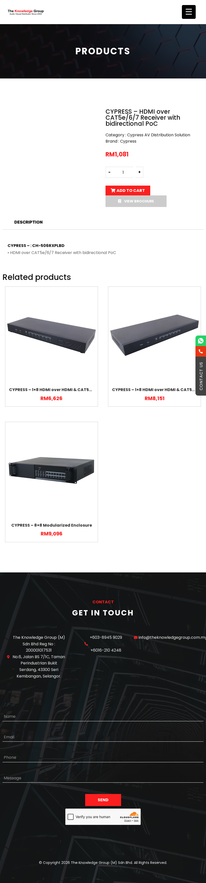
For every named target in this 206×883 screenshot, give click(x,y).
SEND (103, 800)
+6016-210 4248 (105, 650)
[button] (136, 201)
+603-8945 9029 (106, 637)
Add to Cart (131, 190)
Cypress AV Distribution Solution (158, 135)
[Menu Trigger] (189, 12)
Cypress (128, 141)
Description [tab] (28, 222)
